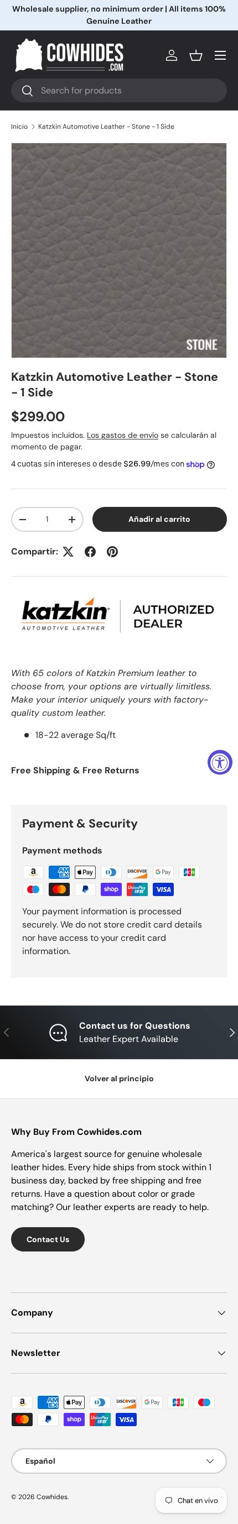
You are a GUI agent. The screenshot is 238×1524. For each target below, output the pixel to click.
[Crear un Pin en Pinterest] (112, 552)
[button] (196, 55)
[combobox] (119, 90)
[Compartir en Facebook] (90, 552)
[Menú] (220, 55)
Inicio (19, 126)
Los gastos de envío (122, 435)
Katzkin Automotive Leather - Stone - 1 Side (106, 126)
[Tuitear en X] (68, 552)
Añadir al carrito (159, 519)
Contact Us (48, 1239)
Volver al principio (119, 1078)
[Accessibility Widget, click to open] (220, 762)
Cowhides (52, 1496)
